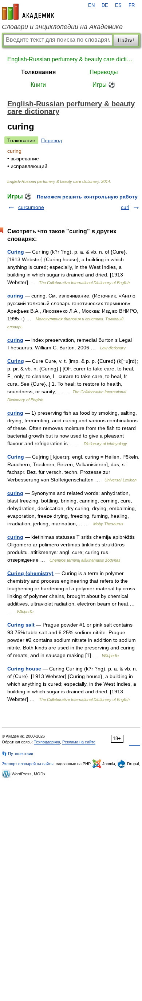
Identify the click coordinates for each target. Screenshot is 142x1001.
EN (91, 5)
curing (15, 296)
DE (105, 5)
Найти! (126, 40)
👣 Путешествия (17, 753)
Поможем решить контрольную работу (87, 197)
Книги (38, 85)
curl (125, 207)
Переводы (104, 72)
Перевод (51, 140)
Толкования (38, 72)
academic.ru (28, 12)
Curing (15, 252)
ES (118, 5)
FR (132, 5)
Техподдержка (47, 742)
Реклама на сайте (78, 742)
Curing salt (21, 625)
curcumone (31, 207)
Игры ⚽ (103, 85)
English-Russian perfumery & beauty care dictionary (71, 59)
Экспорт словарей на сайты (28, 764)
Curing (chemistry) (30, 573)
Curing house (24, 669)
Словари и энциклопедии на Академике (62, 26)
